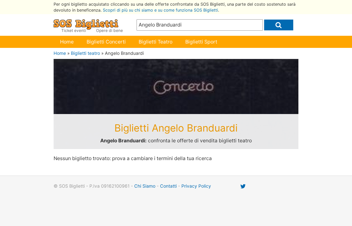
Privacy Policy (196, 186)
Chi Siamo (144, 186)
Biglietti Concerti (106, 42)
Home (67, 42)
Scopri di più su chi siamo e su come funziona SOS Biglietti (160, 10)
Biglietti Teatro (155, 42)
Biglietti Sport (201, 42)
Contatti (168, 186)
